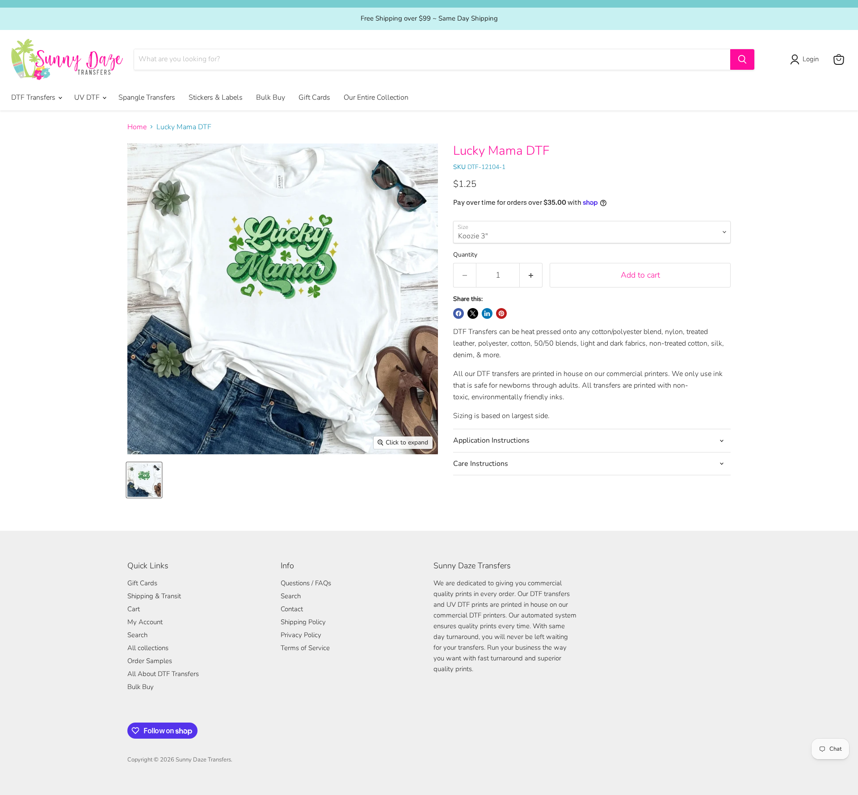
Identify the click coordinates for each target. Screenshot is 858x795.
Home (137, 127)
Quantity (465, 254)
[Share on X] (472, 313)
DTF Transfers (34, 97)
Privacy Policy (301, 634)
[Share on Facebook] (458, 313)
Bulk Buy (270, 97)
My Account (145, 621)
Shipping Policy (303, 621)
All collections (147, 647)
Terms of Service (305, 647)
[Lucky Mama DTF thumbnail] (144, 480)
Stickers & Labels (216, 97)
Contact (292, 609)
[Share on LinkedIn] (487, 313)
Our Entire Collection (376, 97)
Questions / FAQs (306, 583)
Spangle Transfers (146, 97)
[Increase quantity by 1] (531, 275)
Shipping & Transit (154, 596)
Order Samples (149, 660)
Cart (133, 609)
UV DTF (87, 97)
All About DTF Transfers (163, 673)
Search (137, 634)
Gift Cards (314, 97)
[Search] (742, 59)
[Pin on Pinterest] (501, 313)
